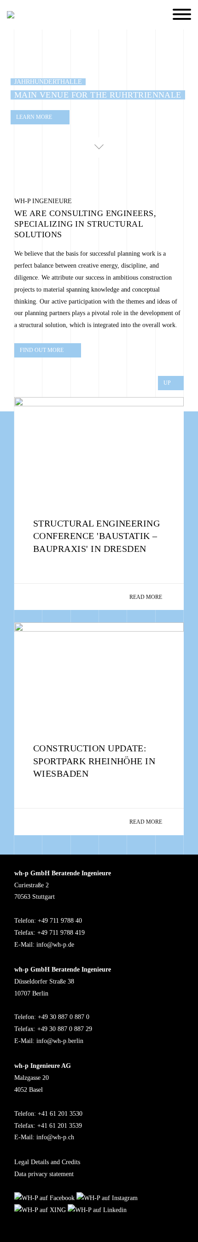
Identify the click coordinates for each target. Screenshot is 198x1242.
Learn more (34, 117)
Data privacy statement (44, 1174)
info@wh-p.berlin (59, 1040)
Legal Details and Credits (47, 1162)
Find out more (42, 350)
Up (167, 383)
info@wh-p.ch (55, 1137)
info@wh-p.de (55, 944)
